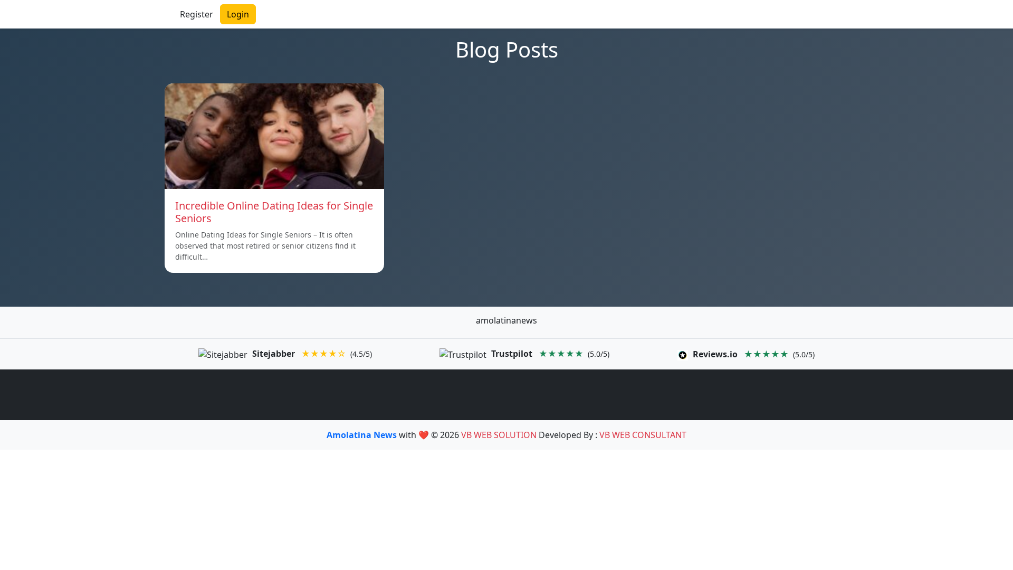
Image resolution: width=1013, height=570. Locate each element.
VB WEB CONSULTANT (642, 435)
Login (238, 14)
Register (196, 14)
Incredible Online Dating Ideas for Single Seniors (274, 211)
